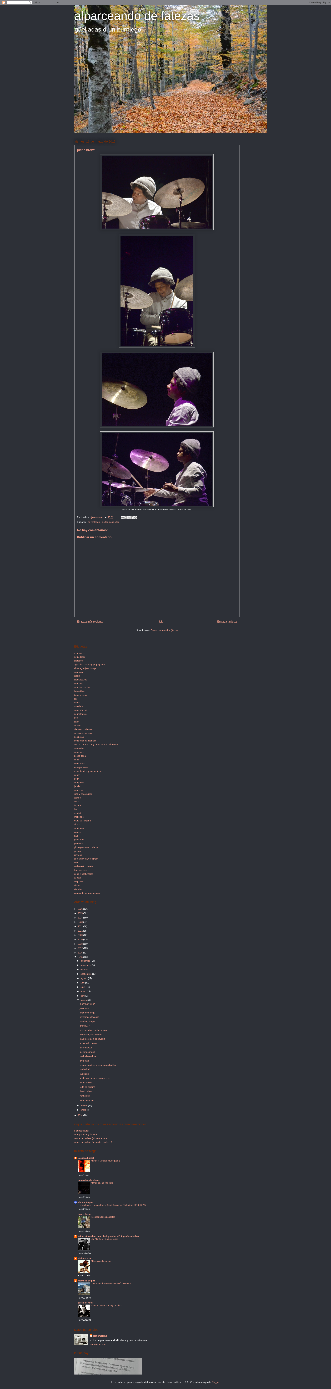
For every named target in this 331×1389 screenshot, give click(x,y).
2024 (80, 917)
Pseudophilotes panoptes (103, 1217)
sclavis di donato (88, 1043)
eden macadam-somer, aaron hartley (98, 1065)
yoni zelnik (85, 1095)
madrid (77, 813)
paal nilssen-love (88, 1056)
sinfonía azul (85, 1258)
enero (84, 1110)
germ (76, 778)
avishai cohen (86, 1100)
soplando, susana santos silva (95, 1078)
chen (76, 721)
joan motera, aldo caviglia (92, 1039)
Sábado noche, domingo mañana (106, 1305)
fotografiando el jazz (89, 1180)
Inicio (160, 621)
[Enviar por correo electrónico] (122, 517)
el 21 (76, 759)
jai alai (77, 786)
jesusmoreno (100, 1336)
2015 (80, 957)
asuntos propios (82, 687)
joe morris (84, 1008)
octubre (85, 969)
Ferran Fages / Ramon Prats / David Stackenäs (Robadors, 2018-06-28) (112, 1205)
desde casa (80, 756)
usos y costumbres (83, 874)
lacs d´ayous (86, 1047)
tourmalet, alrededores (91, 1034)
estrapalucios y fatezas (85, 1134)
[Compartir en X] (129, 517)
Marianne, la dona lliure (102, 1183)
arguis (77, 676)
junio (83, 987)
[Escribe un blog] (125, 517)
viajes (77, 885)
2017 (80, 948)
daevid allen (86, 1091)
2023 (80, 922)
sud (76, 862)
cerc (76, 717)
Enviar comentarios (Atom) (164, 630)
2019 (80, 939)
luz (75, 809)
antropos (78, 672)
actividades (80, 657)
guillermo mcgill (87, 1052)
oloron (77, 824)
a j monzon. (80, 653)
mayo (84, 991)
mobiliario (79, 817)
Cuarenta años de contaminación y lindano (111, 1283)
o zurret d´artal (81, 1130)
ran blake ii (85, 1069)
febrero (84, 1105)
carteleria (78, 706)
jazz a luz (79, 790)
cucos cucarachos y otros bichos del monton (96, 744)
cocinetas (79, 737)
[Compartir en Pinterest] (135, 517)
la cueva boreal (86, 1158)
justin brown (86, 1082)
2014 (80, 1115)
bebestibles (80, 691)
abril (83, 995)
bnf (75, 699)
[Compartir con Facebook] (132, 517)
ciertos (77, 725)
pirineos (78, 855)
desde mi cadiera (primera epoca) (90, 1138)
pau (76, 836)
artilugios (78, 683)
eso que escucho (82, 767)
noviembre (86, 965)
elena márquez (85, 1202)
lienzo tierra (84, 1214)
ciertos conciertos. (83, 733)
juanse (77, 797)
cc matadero (94, 522)
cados (77, 702)
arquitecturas (80, 679)
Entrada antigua (227, 621)
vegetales (79, 881)
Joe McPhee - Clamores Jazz (104, 1239)
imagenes (79, 782)
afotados (78, 660)
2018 (80, 944)
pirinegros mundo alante (86, 847)
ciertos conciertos (110, 522)
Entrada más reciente (90, 621)
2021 (80, 931)
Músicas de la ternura (101, 1261)
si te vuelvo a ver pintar (86, 858)
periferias (78, 843)
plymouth (84, 1060)
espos (77, 775)
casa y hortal (80, 710)
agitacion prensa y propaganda (89, 664)
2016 (80, 952)
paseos (77, 832)
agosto (84, 978)
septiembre (86, 974)
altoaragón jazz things (85, 668)
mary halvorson (87, 1004)
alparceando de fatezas (137, 16)
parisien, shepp (87, 1021)
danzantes (79, 748)
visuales (78, 889)
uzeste (77, 877)
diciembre (86, 960)
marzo (84, 1000)
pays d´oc (79, 839)
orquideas (79, 828)
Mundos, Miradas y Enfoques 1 (105, 1161)
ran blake (84, 1074)
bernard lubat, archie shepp (93, 1030)
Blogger (215, 1382)
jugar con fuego (87, 1012)
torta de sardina (87, 1087)
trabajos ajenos (81, 870)
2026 (80, 909)
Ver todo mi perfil (98, 1344)
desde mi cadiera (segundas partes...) (93, 1142)
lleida (76, 801)
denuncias (79, 752)
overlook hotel (85, 1302)
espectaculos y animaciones (88, 771)
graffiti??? (84, 1025)
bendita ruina (80, 695)
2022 (80, 926)
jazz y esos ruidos (83, 794)
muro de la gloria (82, 820)
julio (83, 982)
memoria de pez (86, 1280)
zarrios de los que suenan (87, 893)
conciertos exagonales (85, 740)
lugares (77, 805)
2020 (80, 935)
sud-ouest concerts (83, 866)
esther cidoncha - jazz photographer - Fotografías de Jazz (108, 1236)
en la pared (79, 763)
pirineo (77, 851)
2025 (80, 913)
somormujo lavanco (89, 1017)
